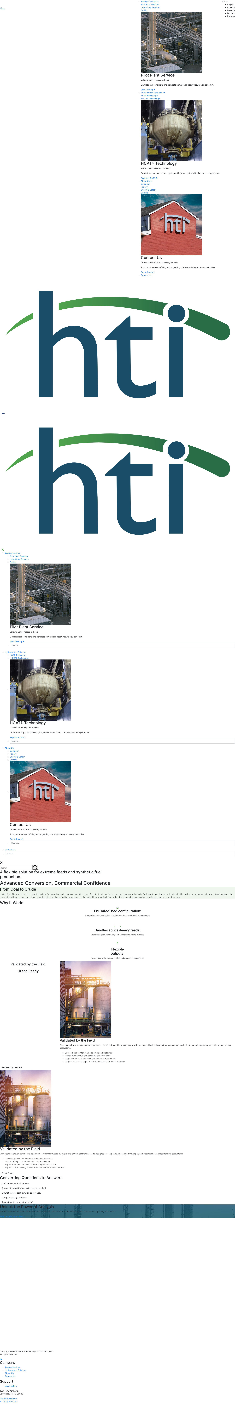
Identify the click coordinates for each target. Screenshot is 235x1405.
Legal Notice (11, 1386)
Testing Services (149, 1)
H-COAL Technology (19, 658)
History (13, 754)
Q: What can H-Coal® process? (16, 1183)
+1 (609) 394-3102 (9, 1401)
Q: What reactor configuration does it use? (21, 1193)
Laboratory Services (19, 559)
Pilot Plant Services (19, 556)
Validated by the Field (12, 1067)
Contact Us (146, 275)
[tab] (28, 964)
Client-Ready (8, 1173)
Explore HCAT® (148, 178)
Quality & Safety (17, 757)
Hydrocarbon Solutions (152, 92)
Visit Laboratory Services (12, 1216)
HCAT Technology (18, 655)
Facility (13, 562)
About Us (145, 181)
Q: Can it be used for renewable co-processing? (24, 1188)
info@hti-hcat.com (8, 1398)
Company (14, 751)
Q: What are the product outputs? (17, 1202)
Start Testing (147, 89)
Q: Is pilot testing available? (14, 1197)
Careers (13, 759)
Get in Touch (147, 272)
